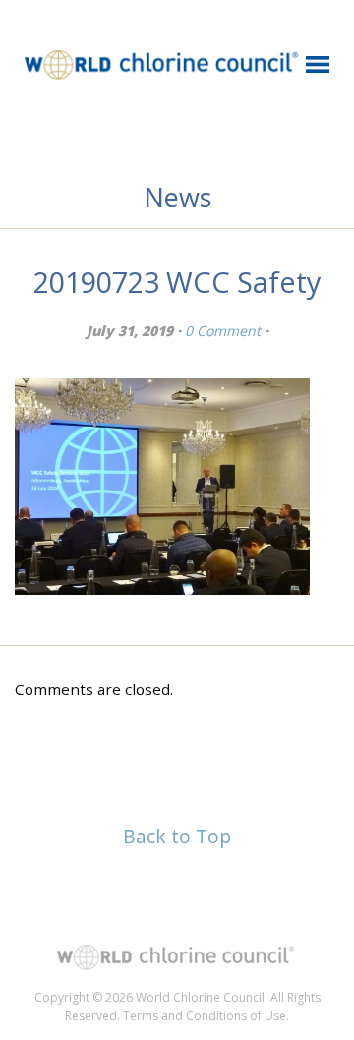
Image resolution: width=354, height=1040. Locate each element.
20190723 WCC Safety (177, 281)
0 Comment (223, 330)
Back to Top (177, 836)
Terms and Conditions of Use (204, 1016)
